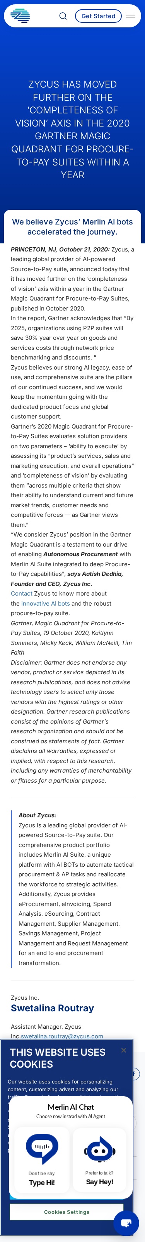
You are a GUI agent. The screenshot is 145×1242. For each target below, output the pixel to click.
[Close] (123, 1050)
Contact (21, 593)
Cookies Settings (67, 1212)
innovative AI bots (45, 603)
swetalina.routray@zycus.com (62, 1036)
